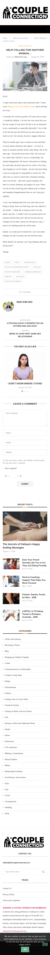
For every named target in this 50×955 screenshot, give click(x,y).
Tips (6, 789)
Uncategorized (10, 802)
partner (8, 276)
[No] (45, 944)
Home (5, 38)
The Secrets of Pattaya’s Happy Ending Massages (21, 546)
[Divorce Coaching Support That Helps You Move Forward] (11, 581)
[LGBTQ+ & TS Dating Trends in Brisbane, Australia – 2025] (11, 615)
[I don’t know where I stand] (25, 366)
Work (7, 814)
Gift (6, 717)
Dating (7, 681)
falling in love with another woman (21, 107)
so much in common (13, 281)
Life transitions (11, 747)
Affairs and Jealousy (20, 38)
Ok (25, 949)
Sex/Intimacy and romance (15, 777)
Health (7, 729)
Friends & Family (12, 705)
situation (20, 276)
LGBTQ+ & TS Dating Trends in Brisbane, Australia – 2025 (32, 614)
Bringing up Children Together (17, 657)
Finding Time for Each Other (16, 699)
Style (7, 783)
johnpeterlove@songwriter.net (14, 931)
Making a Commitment (14, 753)
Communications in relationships (18, 669)
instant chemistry (12, 272)
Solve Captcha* (11, 468)
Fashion (8, 693)
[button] (6, 372)
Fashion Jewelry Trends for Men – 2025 (33, 596)
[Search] (47, 29)
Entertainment (10, 687)
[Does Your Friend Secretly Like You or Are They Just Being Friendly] (11, 563)
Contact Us (7, 888)
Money (7, 765)
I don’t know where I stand (25, 383)
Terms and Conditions (11, 900)
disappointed (29, 262)
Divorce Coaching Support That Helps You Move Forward (33, 580)
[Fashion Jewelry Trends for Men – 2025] (11, 598)
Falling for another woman (17, 267)
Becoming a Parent (12, 645)
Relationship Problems (13, 771)
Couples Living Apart (13, 675)
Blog (7, 651)
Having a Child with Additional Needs (20, 723)
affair (7, 262)
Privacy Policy (8, 894)
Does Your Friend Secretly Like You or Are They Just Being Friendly (34, 563)
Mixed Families (11, 759)
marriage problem (33, 272)
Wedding (8, 807)
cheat (17, 262)
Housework (9, 741)
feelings (37, 267)
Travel (7, 795)
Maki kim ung (21, 57)
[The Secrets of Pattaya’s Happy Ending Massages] (25, 526)
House (7, 735)
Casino (7, 663)
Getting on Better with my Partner (18, 711)
